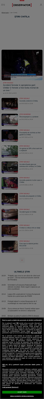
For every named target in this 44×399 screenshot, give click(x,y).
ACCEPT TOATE (22, 392)
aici (17, 350)
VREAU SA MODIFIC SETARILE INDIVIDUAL (22, 396)
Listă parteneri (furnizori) (10, 387)
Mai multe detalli (36, 333)
